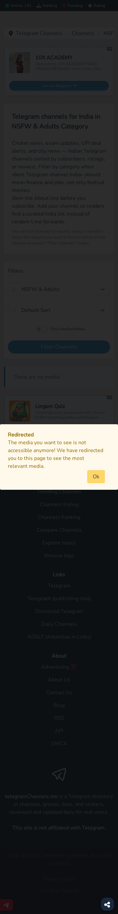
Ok (96, 476)
